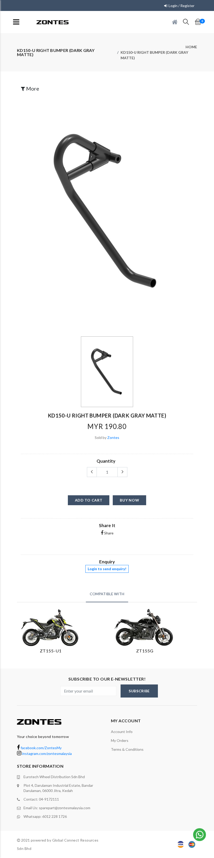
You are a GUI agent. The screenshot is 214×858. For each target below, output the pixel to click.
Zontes (113, 437)
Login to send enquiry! (107, 569)
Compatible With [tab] (107, 594)
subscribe (139, 691)
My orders (119, 740)
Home (191, 47)
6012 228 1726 (54, 816)
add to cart (89, 500)
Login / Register (181, 5)
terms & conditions (127, 749)
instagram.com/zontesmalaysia (46, 753)
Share (108, 533)
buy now (129, 500)
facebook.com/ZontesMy (41, 748)
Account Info (122, 731)
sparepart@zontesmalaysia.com (64, 808)
